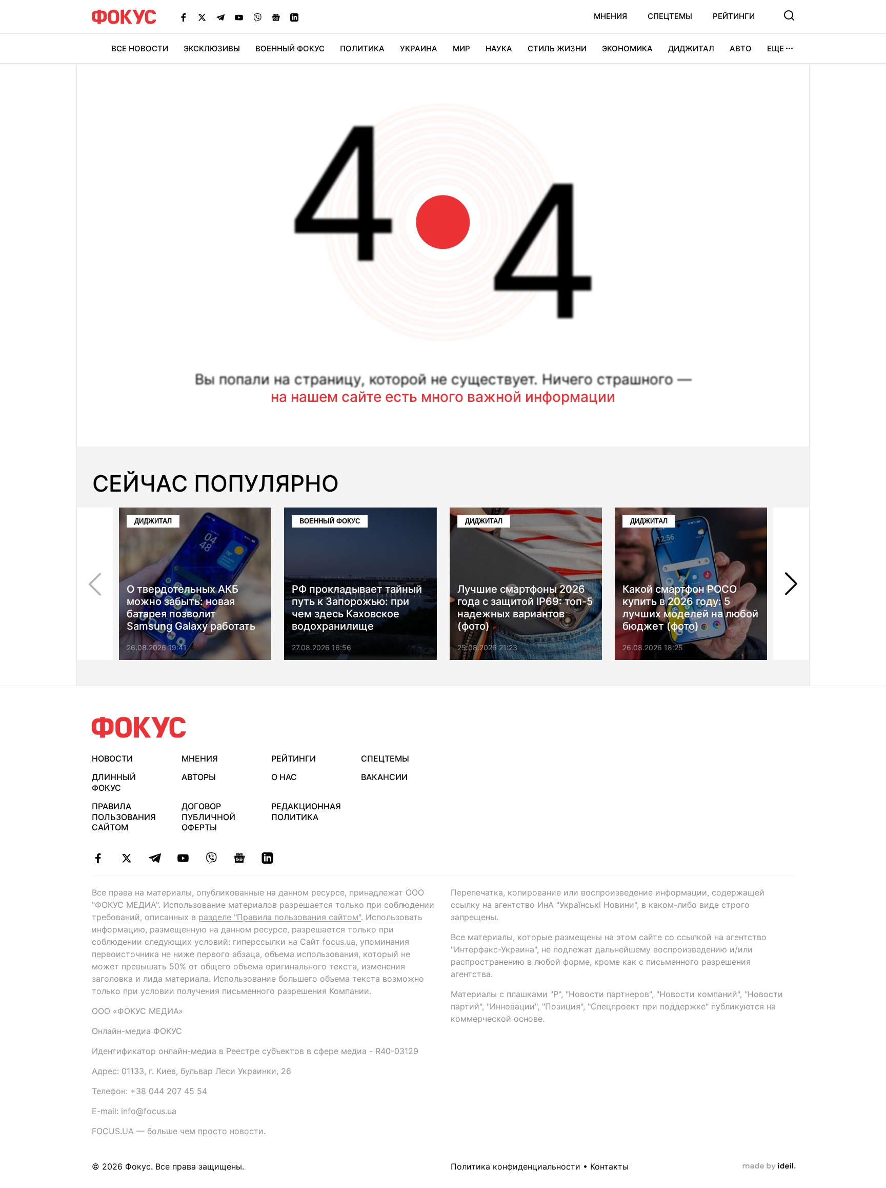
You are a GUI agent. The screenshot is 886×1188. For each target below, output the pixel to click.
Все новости (139, 48)
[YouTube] (239, 17)
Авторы (199, 777)
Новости (112, 758)
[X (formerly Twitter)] (202, 17)
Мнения (610, 16)
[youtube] (182, 858)
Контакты (609, 1166)
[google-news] (239, 858)
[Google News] (276, 17)
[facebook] (98, 858)
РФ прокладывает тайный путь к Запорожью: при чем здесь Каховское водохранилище (357, 607)
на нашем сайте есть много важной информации (443, 396)
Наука (499, 48)
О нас (284, 777)
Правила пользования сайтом (124, 817)
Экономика (627, 48)
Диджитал (691, 48)
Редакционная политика (306, 811)
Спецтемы (670, 16)
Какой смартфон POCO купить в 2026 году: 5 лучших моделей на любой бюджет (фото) (690, 607)
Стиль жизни (557, 48)
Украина (418, 48)
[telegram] (154, 858)
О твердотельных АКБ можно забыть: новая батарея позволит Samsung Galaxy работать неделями (191, 614)
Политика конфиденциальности (515, 1166)
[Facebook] (183, 17)
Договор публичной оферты (208, 817)
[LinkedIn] (294, 17)
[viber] (211, 858)
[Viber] (257, 17)
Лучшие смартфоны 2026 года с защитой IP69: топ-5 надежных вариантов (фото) (525, 607)
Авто (741, 48)
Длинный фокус (114, 782)
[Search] (789, 15)
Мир (461, 48)
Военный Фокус (290, 48)
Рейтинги (734, 16)
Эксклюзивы (212, 48)
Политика (362, 48)
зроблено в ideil (769, 1166)
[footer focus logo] (139, 727)
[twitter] (126, 858)
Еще (775, 48)
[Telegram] (220, 17)
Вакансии (384, 777)
